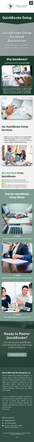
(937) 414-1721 (12, 423)
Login (17, 437)
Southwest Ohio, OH (10, 420)
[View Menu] (31, 3)
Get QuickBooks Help (17, 355)
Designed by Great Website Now (17, 434)
